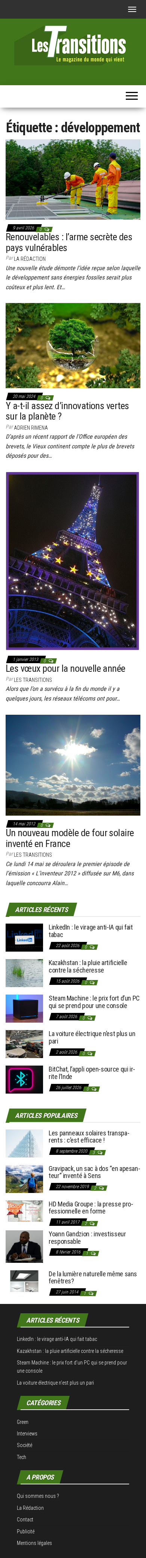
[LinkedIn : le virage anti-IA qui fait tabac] (24, 937)
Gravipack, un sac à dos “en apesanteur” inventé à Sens (94, 1172)
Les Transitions (33, 680)
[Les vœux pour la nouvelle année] (73, 561)
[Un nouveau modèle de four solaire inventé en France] (73, 764)
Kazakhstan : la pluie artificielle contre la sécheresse (88, 966)
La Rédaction (30, 1508)
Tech (21, 1457)
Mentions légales (34, 1543)
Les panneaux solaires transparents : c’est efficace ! (89, 1136)
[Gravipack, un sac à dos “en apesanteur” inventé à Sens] (24, 1178)
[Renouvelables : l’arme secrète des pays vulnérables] (73, 179)
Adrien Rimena (31, 428)
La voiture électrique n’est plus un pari (92, 1037)
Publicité (25, 1531)
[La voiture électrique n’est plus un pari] (24, 1043)
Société (24, 1445)
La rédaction (30, 259)
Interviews (27, 1434)
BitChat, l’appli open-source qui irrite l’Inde (92, 1073)
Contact (25, 1520)
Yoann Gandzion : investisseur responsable (87, 1237)
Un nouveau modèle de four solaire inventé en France (70, 838)
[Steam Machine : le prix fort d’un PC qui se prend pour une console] (24, 1008)
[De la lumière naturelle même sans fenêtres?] (24, 1280)
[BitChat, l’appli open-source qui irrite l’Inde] (24, 1079)
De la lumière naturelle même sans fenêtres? (93, 1277)
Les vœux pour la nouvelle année (65, 668)
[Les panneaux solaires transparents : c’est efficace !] (24, 1142)
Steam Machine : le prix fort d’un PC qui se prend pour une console (94, 1002)
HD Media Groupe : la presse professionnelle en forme (91, 1207)
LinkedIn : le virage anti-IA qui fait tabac (91, 931)
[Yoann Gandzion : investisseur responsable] (24, 1245)
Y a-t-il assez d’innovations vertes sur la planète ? (67, 411)
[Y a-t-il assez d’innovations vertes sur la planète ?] (73, 345)
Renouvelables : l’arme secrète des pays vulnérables (69, 242)
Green (22, 1422)
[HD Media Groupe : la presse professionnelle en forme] (24, 1210)
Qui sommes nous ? (38, 1496)
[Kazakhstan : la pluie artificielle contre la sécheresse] (24, 972)
